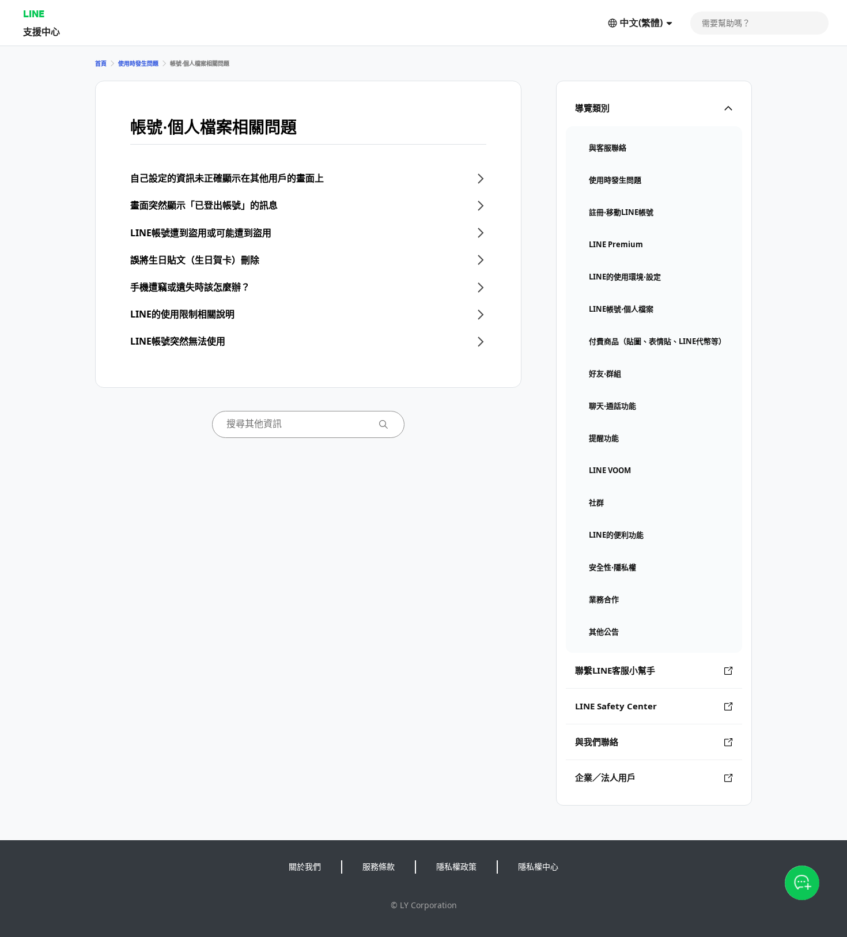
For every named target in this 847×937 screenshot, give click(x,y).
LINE (33, 13)
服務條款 (378, 866)
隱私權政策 (456, 866)
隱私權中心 (538, 866)
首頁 (101, 63)
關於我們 (305, 866)
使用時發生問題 (138, 63)
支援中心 (41, 31)
